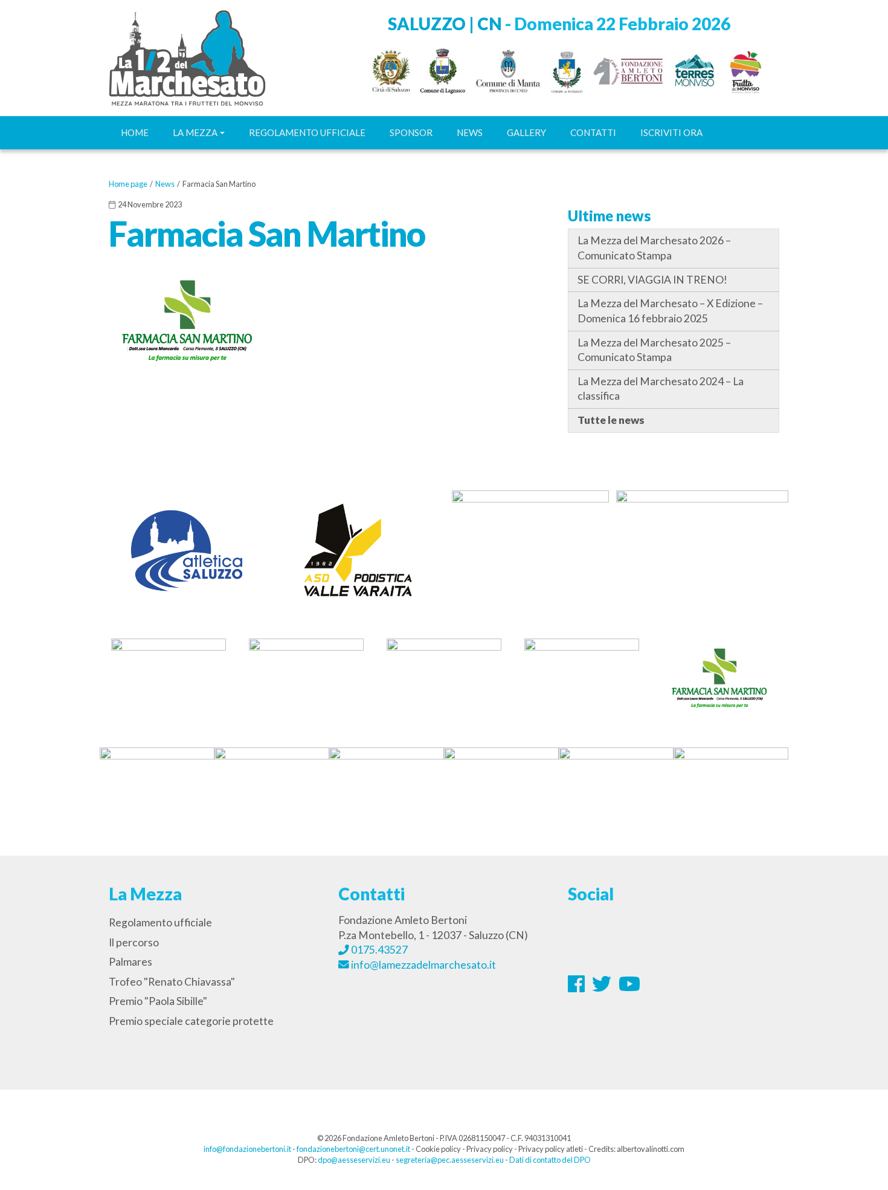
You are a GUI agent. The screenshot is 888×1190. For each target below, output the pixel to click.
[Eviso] (386, 785)
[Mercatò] (501, 785)
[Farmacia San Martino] (719, 677)
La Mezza (195, 132)
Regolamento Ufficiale (307, 132)
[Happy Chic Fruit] (731, 785)
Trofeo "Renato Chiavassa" (172, 981)
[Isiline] (581, 677)
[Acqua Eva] (306, 677)
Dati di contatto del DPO (550, 1160)
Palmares (130, 961)
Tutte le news (611, 420)
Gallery (526, 132)
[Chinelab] (271, 785)
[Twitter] (602, 987)
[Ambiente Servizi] (168, 677)
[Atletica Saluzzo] (186, 548)
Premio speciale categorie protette (191, 1021)
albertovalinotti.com (650, 1149)
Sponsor (411, 132)
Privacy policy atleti (550, 1149)
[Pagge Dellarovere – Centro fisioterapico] (616, 785)
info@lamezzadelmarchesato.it (422, 964)
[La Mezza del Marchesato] (187, 56)
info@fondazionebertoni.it (247, 1149)
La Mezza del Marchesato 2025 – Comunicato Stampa (654, 350)
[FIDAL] (530, 543)
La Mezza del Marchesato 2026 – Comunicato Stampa (654, 248)
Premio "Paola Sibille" (158, 1001)
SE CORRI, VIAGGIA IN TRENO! (652, 279)
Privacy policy (489, 1149)
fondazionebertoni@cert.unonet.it (353, 1149)
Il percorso (134, 942)
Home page (128, 184)
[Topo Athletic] (702, 548)
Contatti (593, 132)
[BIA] (444, 677)
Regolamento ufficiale (160, 922)
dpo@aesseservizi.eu (354, 1160)
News (470, 132)
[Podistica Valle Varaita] (358, 548)
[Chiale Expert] (157, 785)
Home (135, 132)
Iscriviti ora (671, 132)
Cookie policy (438, 1149)
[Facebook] (577, 987)
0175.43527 (378, 949)
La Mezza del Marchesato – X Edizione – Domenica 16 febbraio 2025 (670, 311)
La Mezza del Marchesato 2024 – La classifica (661, 389)
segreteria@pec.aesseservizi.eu (450, 1160)
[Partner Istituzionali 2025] (558, 69)
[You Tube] (629, 987)
